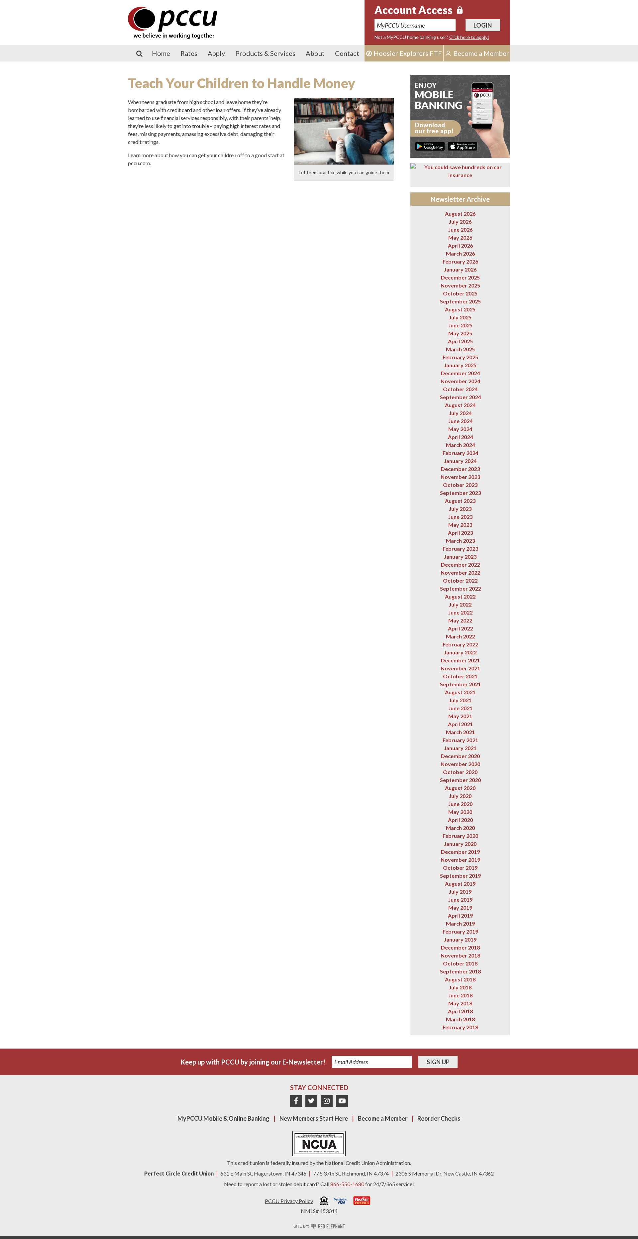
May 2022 (460, 620)
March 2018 (460, 1019)
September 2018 (460, 971)
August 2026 (460, 213)
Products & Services (265, 53)
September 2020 (460, 780)
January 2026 (460, 269)
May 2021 (460, 716)
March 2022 (460, 636)
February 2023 (460, 548)
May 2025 (460, 333)
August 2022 (460, 596)
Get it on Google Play (430, 146)
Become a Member (382, 1118)
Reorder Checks (439, 1118)
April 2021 (460, 724)
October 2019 (460, 867)
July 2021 (460, 700)
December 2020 (460, 756)
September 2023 (460, 493)
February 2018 (460, 1027)
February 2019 (460, 931)
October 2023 (460, 485)
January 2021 (460, 748)
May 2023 (460, 524)
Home (161, 53)
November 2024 (460, 381)
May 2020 (460, 812)
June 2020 (460, 804)
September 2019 (460, 875)
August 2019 (460, 883)
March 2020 (460, 828)
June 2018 (460, 995)
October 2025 (460, 293)
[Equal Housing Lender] (324, 1201)
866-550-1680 (347, 1184)
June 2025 (460, 325)
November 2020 (460, 764)
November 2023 (460, 477)
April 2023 (460, 532)
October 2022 (460, 580)
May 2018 (460, 1003)
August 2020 (460, 788)
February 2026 (460, 261)
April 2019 (460, 915)
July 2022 (460, 604)
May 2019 (460, 907)
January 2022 (460, 652)
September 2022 (460, 588)
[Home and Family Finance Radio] (362, 1201)
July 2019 (460, 891)
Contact (347, 53)
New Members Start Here (313, 1118)
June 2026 (460, 229)
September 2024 (460, 397)
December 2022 (460, 564)
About (315, 53)
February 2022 (460, 644)
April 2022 (460, 628)
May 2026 (460, 237)
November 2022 (460, 572)
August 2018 (460, 979)
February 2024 (460, 453)
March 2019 (460, 923)
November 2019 (460, 859)
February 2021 (460, 740)
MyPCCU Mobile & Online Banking (223, 1118)
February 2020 (460, 836)
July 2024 (460, 413)
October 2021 (460, 676)
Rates (188, 53)
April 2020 (460, 820)
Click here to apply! (469, 37)
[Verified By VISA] (341, 1202)
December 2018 (460, 947)
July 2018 (460, 987)
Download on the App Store (463, 146)
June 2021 (460, 708)
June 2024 (460, 421)
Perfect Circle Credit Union (179, 1173)
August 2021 (460, 692)
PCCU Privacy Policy (289, 1201)
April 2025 (460, 341)
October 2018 (460, 963)
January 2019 (460, 939)
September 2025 (460, 301)
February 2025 (460, 357)
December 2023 (460, 469)
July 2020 (460, 796)
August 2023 (460, 501)
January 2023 (460, 556)
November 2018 (460, 955)
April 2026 (460, 245)
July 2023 (460, 509)
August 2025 (460, 309)
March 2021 (460, 732)
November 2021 (460, 668)
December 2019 (460, 851)
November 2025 (460, 285)
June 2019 (460, 899)
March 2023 (460, 540)
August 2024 (460, 405)
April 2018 (460, 1011)
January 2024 (460, 461)
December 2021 (460, 660)
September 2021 (460, 684)
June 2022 (460, 612)
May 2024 (460, 429)
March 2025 (460, 349)
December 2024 (460, 373)
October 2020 (460, 772)
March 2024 (460, 445)
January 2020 (460, 844)
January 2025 (460, 365)
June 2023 (460, 516)
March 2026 (460, 253)
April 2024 (460, 437)
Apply (216, 53)
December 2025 (460, 277)
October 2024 (460, 389)
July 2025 (460, 317)
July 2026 (460, 221)
